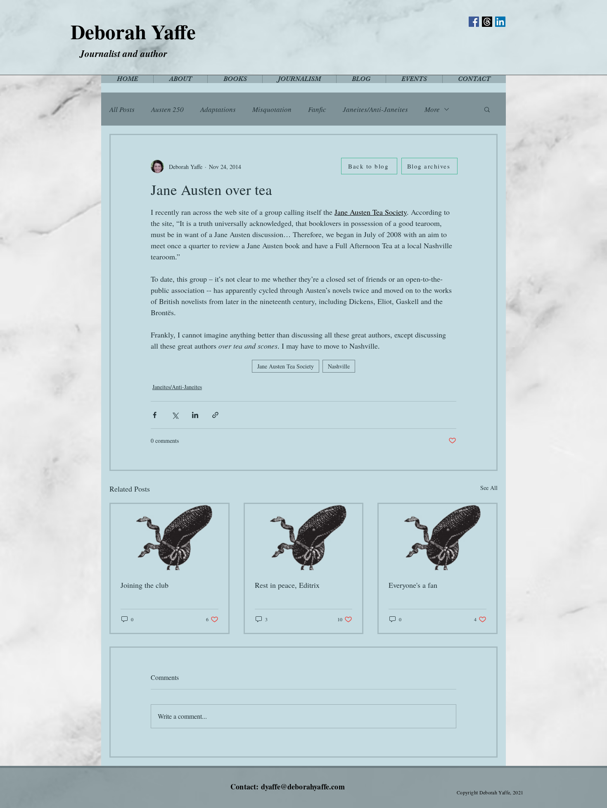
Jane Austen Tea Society (285, 366)
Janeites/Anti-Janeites (375, 109)
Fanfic (317, 109)
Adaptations (218, 109)
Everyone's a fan (413, 585)
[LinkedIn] (500, 22)
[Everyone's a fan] (437, 537)
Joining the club (144, 585)
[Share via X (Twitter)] (175, 415)
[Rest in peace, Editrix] (304, 537)
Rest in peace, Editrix (287, 585)
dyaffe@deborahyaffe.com (303, 786)
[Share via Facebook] (155, 415)
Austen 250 (167, 109)
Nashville (339, 366)
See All (489, 488)
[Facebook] (474, 22)
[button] (487, 109)
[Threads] (487, 22)
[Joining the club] (169, 537)
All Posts (122, 109)
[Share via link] (215, 415)
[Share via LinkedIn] (195, 415)
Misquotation (272, 109)
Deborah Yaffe (133, 31)
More (432, 109)
